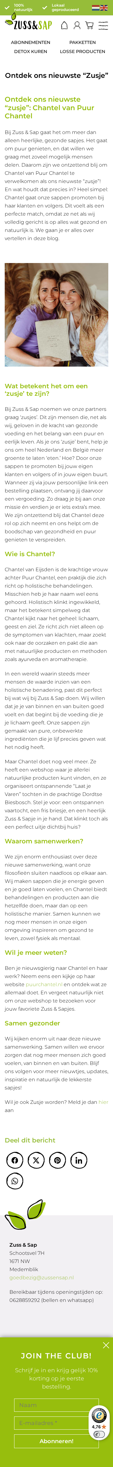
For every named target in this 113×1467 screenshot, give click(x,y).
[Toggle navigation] (103, 26)
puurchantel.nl (44, 984)
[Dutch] (96, 7)
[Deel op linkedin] (78, 1160)
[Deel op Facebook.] (14, 1160)
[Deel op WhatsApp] (14, 1181)
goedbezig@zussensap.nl (41, 1278)
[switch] (99, 1434)
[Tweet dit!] (36, 1160)
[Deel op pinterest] (57, 1160)
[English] (104, 7)
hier (103, 1102)
